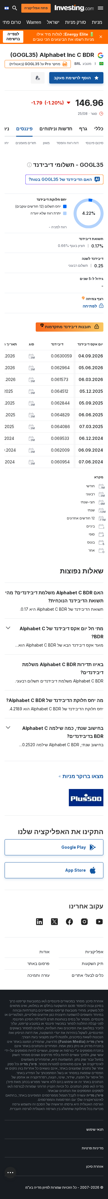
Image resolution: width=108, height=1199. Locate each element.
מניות (97, 22)
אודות (44, 951)
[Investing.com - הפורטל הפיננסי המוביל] (74, 8)
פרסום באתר (38, 963)
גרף (83, 128)
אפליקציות (94, 951)
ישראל (53, 22)
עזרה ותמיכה (38, 975)
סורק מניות (75, 22)
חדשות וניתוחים (55, 128)
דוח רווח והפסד (67, 143)
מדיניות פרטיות (92, 1148)
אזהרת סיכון (94, 1166)
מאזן (46, 143)
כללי (98, 128)
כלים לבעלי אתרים (87, 975)
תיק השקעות (92, 963)
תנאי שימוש (94, 1129)
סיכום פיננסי (94, 143)
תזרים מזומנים (26, 143)
